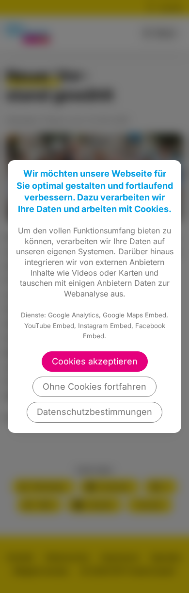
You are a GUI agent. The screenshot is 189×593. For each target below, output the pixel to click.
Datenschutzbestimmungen (94, 412)
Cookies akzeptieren (95, 361)
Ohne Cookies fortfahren (94, 386)
